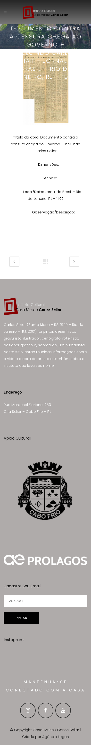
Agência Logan (55, 736)
